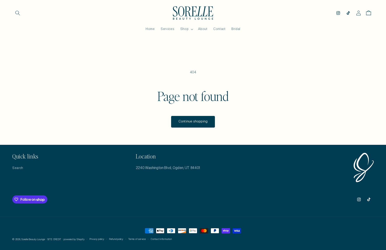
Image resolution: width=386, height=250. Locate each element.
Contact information (161, 239)
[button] (17, 13)
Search (17, 168)
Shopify (80, 239)
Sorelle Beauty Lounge (33, 239)
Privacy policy (97, 239)
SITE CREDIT (54, 239)
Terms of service (137, 239)
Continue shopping (193, 121)
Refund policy (116, 239)
